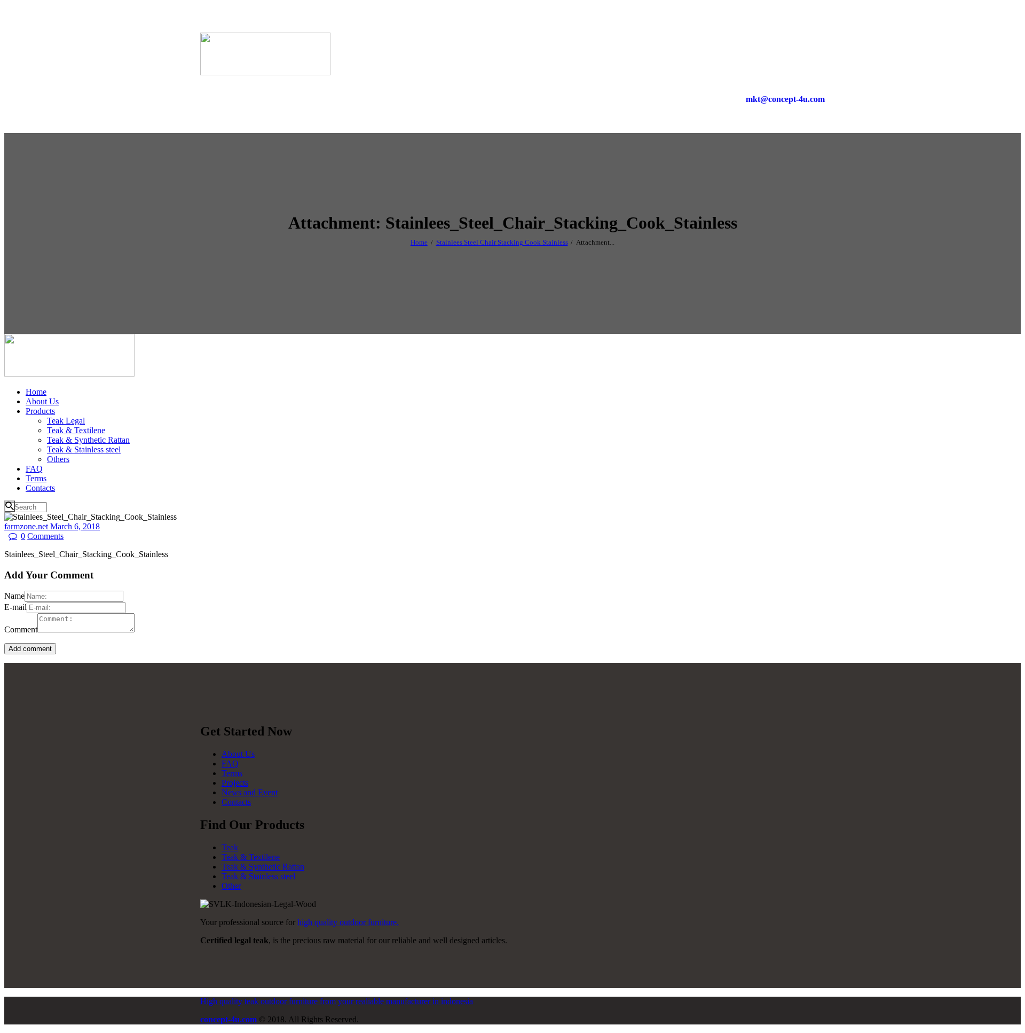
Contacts (236, 802)
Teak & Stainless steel (258, 876)
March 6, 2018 (75, 526)
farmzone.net (27, 526)
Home (419, 242)
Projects (235, 782)
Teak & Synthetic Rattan (263, 866)
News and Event (250, 792)
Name (14, 595)
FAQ (230, 763)
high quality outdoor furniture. (348, 922)
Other (231, 885)
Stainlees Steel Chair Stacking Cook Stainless (502, 242)
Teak (230, 847)
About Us (238, 753)
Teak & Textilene (251, 857)
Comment (20, 629)
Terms (232, 773)
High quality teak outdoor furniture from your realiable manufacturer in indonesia (336, 1001)
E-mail (15, 607)
